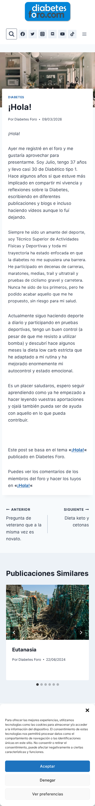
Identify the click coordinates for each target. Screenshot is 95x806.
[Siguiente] (81, 632)
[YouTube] (62, 34)
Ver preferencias (47, 794)
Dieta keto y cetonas (76, 517)
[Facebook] (22, 34)
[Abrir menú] (84, 34)
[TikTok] (72, 34)
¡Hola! (77, 449)
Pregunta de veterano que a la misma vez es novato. (24, 524)
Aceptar (47, 766)
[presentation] (47, 612)
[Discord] (52, 34)
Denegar (47, 780)
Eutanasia (24, 650)
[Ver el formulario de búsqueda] (11, 34)
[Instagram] (42, 34)
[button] (87, 710)
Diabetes (16, 97)
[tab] (37, 684)
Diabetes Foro (25, 119)
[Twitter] (32, 34)
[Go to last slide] (14, 632)
